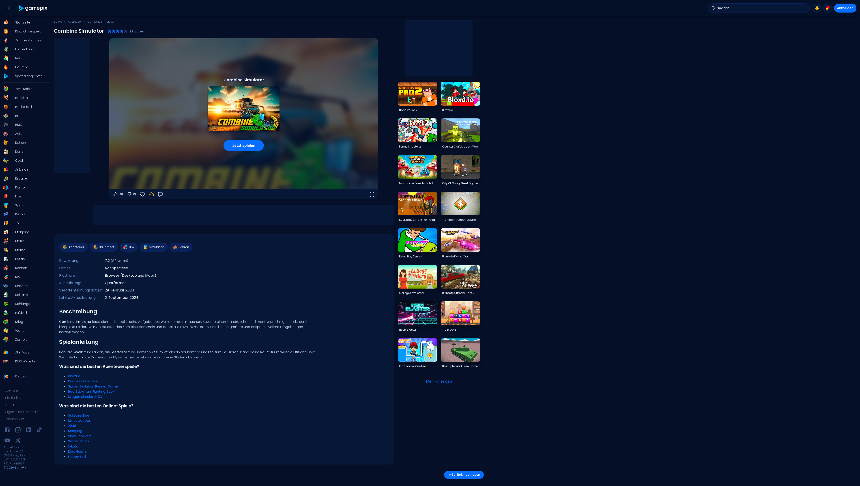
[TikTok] (39, 430)
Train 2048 (449, 330)
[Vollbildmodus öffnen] (371, 194)
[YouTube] (7, 441)
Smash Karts (78, 441)
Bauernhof (106, 247)
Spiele (58, 22)
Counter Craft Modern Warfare (461, 146)
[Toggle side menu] (5, 8)
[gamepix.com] (33, 8)
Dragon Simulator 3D (85, 396)
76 (121, 194)
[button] (23, 22)
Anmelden (845, 8)
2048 (72, 425)
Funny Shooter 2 (410, 146)
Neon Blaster (407, 330)
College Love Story (411, 293)
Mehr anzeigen (439, 381)
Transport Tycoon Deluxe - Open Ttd (461, 220)
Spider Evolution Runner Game (93, 386)
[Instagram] (18, 430)
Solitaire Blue (78, 415)
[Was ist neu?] (817, 8)
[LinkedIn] (28, 430)
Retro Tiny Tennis (410, 256)
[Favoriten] (827, 8)
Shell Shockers (80, 436)
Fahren (184, 247)
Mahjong (75, 430)
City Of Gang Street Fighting (461, 183)
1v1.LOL (73, 446)
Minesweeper (79, 420)
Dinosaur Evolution (83, 381)
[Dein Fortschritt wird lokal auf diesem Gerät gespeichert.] (151, 194)
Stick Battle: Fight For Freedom (418, 220)
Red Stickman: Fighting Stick (91, 391)
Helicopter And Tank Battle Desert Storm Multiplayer (461, 366)
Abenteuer (75, 22)
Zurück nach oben (466, 475)
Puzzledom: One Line (412, 366)
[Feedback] (160, 194)
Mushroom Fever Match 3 (416, 183)
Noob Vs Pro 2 (408, 110)
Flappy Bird (77, 456)
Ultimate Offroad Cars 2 (458, 293)
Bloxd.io (74, 376)
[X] (18, 441)
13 (134, 194)
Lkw (131, 247)
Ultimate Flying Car (455, 256)
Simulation (156, 247)
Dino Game (77, 451)
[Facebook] (7, 430)
